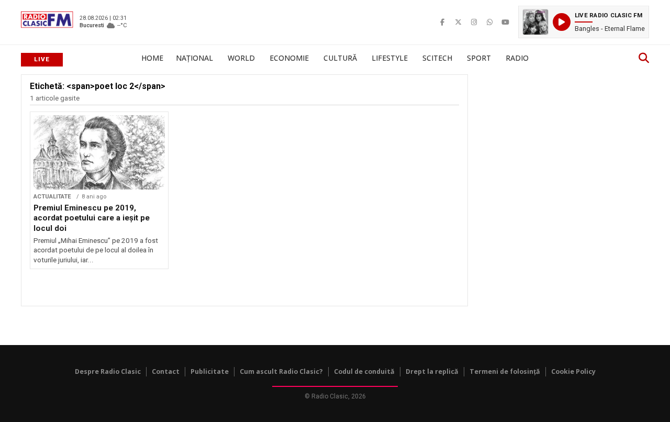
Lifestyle (390, 58)
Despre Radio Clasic (108, 371)
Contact (166, 371)
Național (194, 58)
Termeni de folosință (505, 371)
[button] (583, 22)
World (241, 58)
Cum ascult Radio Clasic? (281, 371)
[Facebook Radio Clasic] (442, 22)
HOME (152, 58)
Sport (479, 58)
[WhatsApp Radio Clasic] (489, 22)
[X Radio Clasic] (458, 22)
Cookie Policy (573, 371)
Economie (289, 58)
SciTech (437, 58)
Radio (517, 58)
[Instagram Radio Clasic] (473, 22)
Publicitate (210, 371)
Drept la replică (432, 371)
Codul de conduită (364, 371)
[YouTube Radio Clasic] (505, 22)
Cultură (340, 58)
